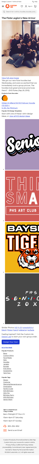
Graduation (7, 386)
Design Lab (6, 337)
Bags (5, 353)
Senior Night (7, 399)
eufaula (31, 330)
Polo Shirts (7, 369)
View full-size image (10, 78)
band (16, 330)
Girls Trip (6, 393)
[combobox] (19, 12)
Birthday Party (8, 395)
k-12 (20, 328)
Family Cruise (8, 389)
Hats (5, 360)
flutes (9, 330)
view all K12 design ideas (19, 116)
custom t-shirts (29, 442)
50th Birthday (8, 391)
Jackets (6, 364)
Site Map (33, 440)
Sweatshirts (7, 371)
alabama (23, 330)
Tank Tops (7, 373)
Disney (5, 380)
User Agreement (28, 447)
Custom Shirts (8, 356)
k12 (16, 328)
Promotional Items (22, 440)
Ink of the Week (7, 347)
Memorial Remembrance (12, 384)
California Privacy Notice (24, 445)
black (4, 330)
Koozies (6, 366)
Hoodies (6, 362)
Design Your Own (10, 342)
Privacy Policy (10, 445)
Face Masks (7, 358)
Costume (6, 382)
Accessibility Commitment (12, 447)
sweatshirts (28, 328)
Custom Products (9, 440)
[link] (11, 6)
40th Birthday (8, 397)
